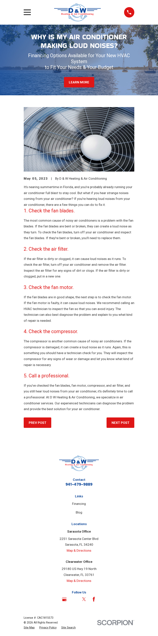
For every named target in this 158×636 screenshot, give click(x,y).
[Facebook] (94, 599)
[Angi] (74, 599)
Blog (79, 512)
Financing (79, 504)
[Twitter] (84, 599)
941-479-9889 (79, 484)
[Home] (77, 12)
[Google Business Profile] (64, 599)
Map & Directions (79, 550)
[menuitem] (29, 627)
